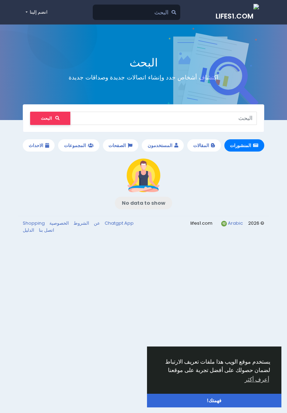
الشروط (80, 223)
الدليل (28, 230)
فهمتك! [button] (214, 400)
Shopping (34, 223)
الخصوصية (58, 223)
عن (96, 223)
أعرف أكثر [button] (257, 380)
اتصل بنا (46, 230)
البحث (46, 118)
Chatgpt (114, 223)
